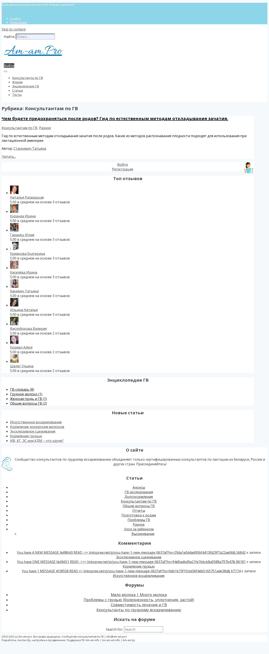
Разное (45, 128)
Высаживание (143, 533)
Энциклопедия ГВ (25, 86)
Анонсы (139, 487)
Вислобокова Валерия (28, 328)
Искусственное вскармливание (36, 422)
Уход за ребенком (139, 529)
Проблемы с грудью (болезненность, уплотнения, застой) (139, 599)
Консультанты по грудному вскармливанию (138, 609)
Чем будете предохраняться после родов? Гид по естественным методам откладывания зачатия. (115, 118)
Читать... (9, 156)
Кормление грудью (26, 436)
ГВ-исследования (139, 492)
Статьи (17, 90)
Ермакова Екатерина (27, 253)
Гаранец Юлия (22, 235)
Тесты (17, 94)
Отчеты (138, 510)
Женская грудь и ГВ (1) (28, 398)
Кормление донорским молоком (37, 426)
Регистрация (18, 22)
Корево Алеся (21, 347)
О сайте (15, 18)
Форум (17, 82)
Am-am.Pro (33, 51)
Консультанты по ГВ (27, 78)
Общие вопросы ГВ (139, 506)
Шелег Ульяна (21, 366)
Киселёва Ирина (23, 272)
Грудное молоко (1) (26, 394)
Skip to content (14, 29)
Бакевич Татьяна (24, 291)
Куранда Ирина (23, 216)
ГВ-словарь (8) (22, 389)
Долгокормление (138, 496)
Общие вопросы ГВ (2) (28, 403)
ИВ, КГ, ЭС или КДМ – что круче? (36, 440)
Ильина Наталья (24, 310)
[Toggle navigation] (3, 12)
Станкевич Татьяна (29, 148)
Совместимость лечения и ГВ (139, 604)
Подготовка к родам (138, 515)
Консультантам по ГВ (19, 128)
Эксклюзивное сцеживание (32, 431)
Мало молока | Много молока (139, 594)
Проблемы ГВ (139, 520)
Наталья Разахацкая (27, 197)
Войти (9, 65)
